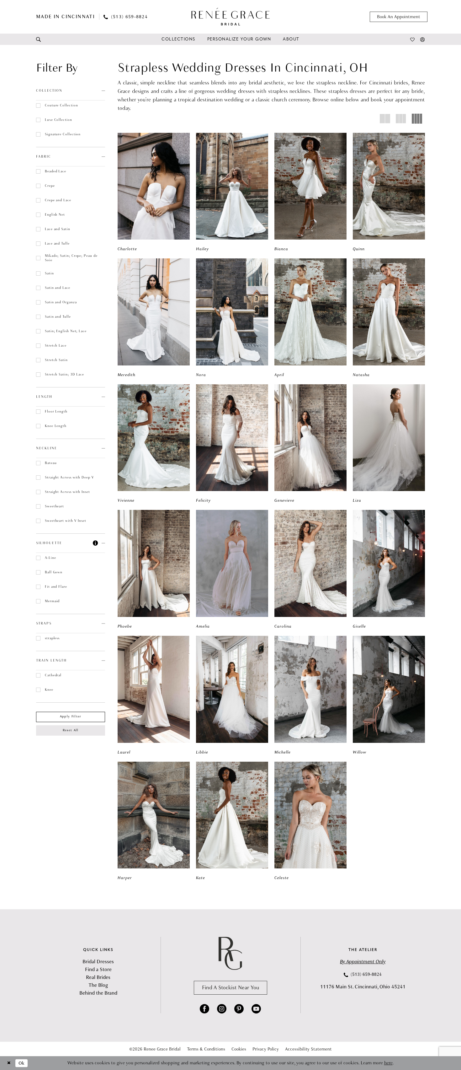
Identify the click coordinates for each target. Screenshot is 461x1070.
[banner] (230, 16)
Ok (21, 1063)
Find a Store (98, 969)
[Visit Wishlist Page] (412, 39)
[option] (153, 193)
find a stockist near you (230, 987)
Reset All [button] (71, 730)
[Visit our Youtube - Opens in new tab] (256, 1008)
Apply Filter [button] (71, 716)
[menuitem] (38, 39)
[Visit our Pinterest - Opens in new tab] (239, 1008)
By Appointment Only (362, 961)
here (388, 1063)
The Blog (98, 985)
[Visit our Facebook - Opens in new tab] (204, 1008)
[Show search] (38, 39)
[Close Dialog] (9, 1063)
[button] (422, 39)
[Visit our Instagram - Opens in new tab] (221, 1008)
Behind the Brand (98, 993)
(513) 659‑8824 (365, 974)
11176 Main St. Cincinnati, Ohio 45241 (362, 986)
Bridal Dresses (98, 961)
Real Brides (98, 977)
